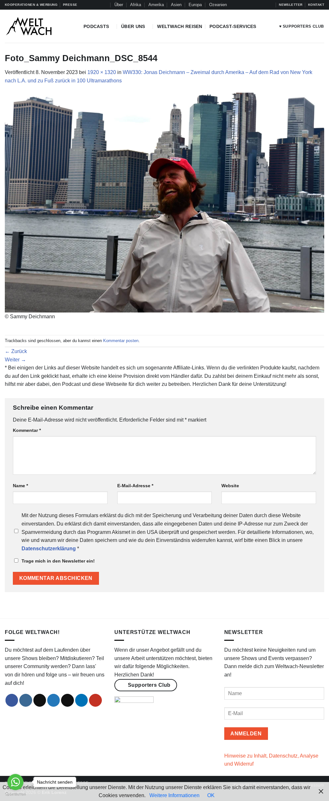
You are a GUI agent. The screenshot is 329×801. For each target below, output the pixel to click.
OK (211, 795)
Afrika (135, 4)
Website (230, 485)
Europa (195, 4)
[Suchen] (104, 4)
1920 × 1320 (101, 72)
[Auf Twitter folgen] (258, 5)
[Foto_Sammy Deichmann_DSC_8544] (164, 202)
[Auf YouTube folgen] (270, 5)
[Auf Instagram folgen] (246, 5)
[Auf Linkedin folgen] (264, 5)
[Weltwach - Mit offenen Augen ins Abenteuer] (39, 26)
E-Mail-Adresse (135, 485)
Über (118, 4)
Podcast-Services (232, 26)
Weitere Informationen (174, 795)
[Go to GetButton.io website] (15, 794)
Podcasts (96, 26)
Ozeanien (218, 4)
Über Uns (133, 26)
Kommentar (27, 430)
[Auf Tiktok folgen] (252, 5)
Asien (176, 4)
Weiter (15, 359)
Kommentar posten (120, 340)
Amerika (156, 4)
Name (20, 485)
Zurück (16, 351)
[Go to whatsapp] (15, 782)
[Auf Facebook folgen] (240, 5)
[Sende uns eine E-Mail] (67, 700)
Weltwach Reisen (179, 26)
